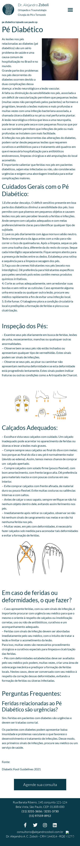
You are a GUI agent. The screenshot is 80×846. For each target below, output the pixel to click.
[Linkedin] (54, 825)
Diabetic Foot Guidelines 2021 (21, 769)
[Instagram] (45, 825)
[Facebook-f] (25, 825)
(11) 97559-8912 (40, 815)
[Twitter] (35, 825)
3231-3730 (51, 811)
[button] (70, 10)
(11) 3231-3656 (32, 811)
